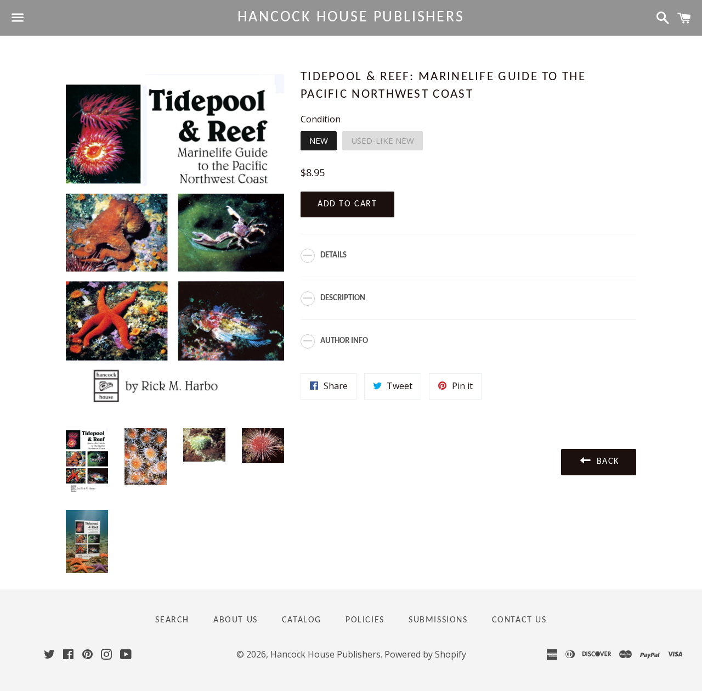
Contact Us (519, 620)
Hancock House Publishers (350, 17)
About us (235, 620)
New (318, 140)
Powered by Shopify (425, 654)
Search (172, 620)
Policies (365, 620)
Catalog (301, 620)
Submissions (438, 620)
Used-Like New (382, 140)
